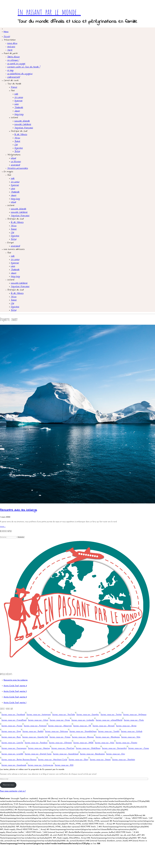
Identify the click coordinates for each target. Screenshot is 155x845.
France (14, 87)
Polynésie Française (23, 127)
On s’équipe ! (13, 60)
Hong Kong (18, 114)
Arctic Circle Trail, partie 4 (15, 686)
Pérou (17, 138)
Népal (13, 158)
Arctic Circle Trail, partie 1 (15, 703)
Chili (15, 144)
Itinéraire (11, 46)
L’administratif (13, 77)
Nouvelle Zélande (22, 121)
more (3, 526)
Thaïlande (18, 107)
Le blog (10, 70)
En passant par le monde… (49, 12)
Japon (17, 111)
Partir (9, 50)
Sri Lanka (18, 97)
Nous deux (12, 43)
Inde (16, 94)
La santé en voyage (16, 63)
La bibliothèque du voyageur (20, 73)
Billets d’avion (13, 56)
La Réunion (16, 161)
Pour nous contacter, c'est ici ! (13, 791)
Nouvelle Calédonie (22, 124)
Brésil (17, 151)
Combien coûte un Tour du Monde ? (23, 67)
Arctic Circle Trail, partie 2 (15, 697)
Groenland (15, 165)
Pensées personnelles (17, 168)
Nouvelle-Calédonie (19, 283)
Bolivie (17, 141)
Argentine (18, 148)
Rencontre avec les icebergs (18, 510)
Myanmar (18, 100)
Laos (16, 104)
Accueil (7, 36)
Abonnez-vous (8, 785)
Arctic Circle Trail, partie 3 (15, 691)
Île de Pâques (20, 134)
